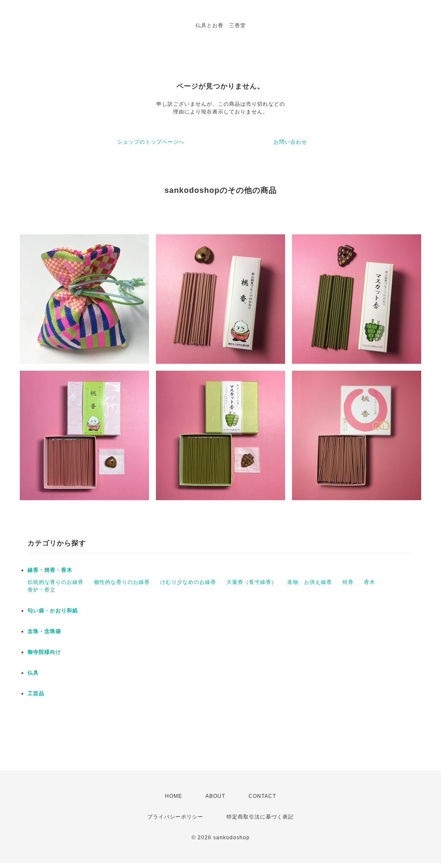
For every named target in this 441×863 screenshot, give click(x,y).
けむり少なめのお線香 (188, 582)
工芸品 (36, 693)
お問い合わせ (290, 142)
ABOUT (215, 796)
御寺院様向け (44, 652)
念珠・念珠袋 (44, 631)
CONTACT (262, 796)
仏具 (33, 673)
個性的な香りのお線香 (122, 582)
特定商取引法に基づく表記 (260, 817)
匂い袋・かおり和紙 (53, 611)
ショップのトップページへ (150, 142)
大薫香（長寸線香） (252, 582)
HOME (173, 796)
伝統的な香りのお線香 (56, 582)
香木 (369, 582)
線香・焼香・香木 (50, 570)
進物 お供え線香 (309, 582)
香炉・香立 (42, 590)
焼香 (348, 582)
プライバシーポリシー (175, 817)
